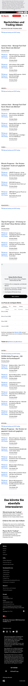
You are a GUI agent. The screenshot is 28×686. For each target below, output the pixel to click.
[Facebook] (3, 631)
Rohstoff (5, 554)
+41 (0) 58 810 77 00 (8, 602)
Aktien (14, 306)
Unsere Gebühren (7, 560)
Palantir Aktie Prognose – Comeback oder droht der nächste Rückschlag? (16, 412)
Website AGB (17, 332)
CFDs (4, 558)
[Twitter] (10, 631)
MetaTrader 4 (6, 576)
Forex (3, 147)
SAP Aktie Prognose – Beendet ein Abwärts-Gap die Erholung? (17, 403)
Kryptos (4, 306)
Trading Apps (6, 572)
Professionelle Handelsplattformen (11, 580)
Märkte (5, 546)
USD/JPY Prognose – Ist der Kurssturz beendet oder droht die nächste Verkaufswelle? (17, 174)
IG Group (5, 677)
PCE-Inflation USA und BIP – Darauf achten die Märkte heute (17, 66)
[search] (23, 16)
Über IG (9, 621)
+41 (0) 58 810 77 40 (8, 598)
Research (5, 585)
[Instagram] (7, 631)
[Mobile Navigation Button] (26, 16)
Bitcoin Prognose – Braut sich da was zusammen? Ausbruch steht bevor (17, 439)
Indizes (3, 88)
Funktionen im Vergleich (9, 582)
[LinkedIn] (17, 631)
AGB (16, 620)
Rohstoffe (4, 205)
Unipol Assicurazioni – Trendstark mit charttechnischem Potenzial (17, 384)
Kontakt (5, 594)
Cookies (5, 621)
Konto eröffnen (16, 15)
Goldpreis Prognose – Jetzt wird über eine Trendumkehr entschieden (17, 244)
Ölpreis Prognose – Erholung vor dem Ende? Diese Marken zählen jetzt (17, 56)
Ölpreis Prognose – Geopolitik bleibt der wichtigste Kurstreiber (17, 254)
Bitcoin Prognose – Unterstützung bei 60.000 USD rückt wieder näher (17, 449)
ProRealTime (6, 578)
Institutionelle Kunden (8, 564)
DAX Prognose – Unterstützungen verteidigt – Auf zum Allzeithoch (17, 134)
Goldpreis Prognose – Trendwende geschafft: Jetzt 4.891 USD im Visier (17, 234)
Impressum (12, 620)
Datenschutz (21, 620)
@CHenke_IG (11, 341)
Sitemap (7, 620)
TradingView (6, 574)
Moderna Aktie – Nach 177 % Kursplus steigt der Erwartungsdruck (17, 366)
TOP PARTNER (14, 667)
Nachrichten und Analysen (9, 588)
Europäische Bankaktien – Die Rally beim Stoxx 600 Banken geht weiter (17, 393)
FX (9, 306)
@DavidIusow (18, 341)
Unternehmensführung (8, 604)
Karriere (10, 677)
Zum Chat (10, 611)
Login (26, 12)
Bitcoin (3, 423)
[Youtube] (13, 631)
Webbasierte (6, 570)
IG (3, 620)
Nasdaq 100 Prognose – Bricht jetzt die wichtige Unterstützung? (17, 76)
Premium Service (7, 562)
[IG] (5, 16)
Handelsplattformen (8, 568)
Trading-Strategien (7, 590)
